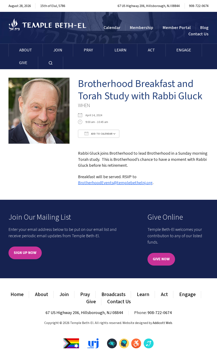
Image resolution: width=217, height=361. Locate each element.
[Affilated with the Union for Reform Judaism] (93, 343)
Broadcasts (113, 294)
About (25, 50)
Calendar (112, 28)
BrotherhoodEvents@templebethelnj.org (115, 183)
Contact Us (198, 34)
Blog (204, 28)
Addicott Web (162, 323)
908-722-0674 (199, 6)
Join (57, 50)
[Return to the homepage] (47, 25)
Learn (120, 50)
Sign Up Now (25, 252)
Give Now (161, 259)
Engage (183, 50)
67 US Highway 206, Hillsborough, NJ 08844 (149, 6)
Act (151, 50)
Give (23, 63)
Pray (88, 50)
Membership (141, 28)
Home (17, 294)
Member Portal (177, 28)
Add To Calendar (101, 133)
